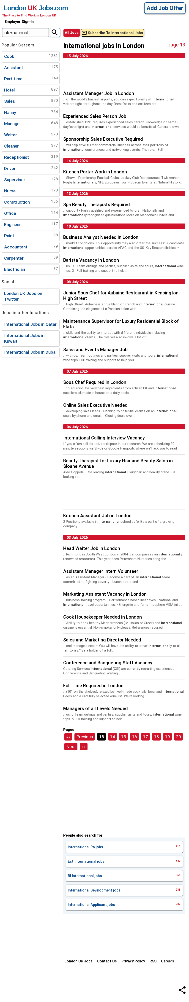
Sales (31, 101)
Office (31, 213)
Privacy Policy (133, 961)
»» (84, 746)
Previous (84, 736)
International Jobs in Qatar (30, 324)
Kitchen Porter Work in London (95, 172)
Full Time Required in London (93, 685)
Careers (167, 961)
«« (68, 736)
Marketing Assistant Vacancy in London (105, 594)
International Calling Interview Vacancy (104, 438)
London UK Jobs (79, 961)
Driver (31, 168)
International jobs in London (104, 46)
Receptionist (31, 157)
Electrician (31, 269)
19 (167, 736)
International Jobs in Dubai (30, 352)
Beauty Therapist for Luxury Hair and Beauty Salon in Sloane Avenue (118, 463)
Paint (31, 235)
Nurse (31, 191)
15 (123, 736)
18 (156, 736)
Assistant (31, 67)
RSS (153, 961)
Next (71, 746)
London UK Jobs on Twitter (23, 296)
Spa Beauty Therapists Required (96, 204)
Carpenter (31, 258)
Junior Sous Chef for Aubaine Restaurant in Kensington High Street (120, 295)
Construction (31, 202)
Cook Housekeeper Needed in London (102, 617)
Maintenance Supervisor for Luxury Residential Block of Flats (121, 323)
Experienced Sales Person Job (94, 116)
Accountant (31, 247)
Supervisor (31, 179)
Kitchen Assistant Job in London (97, 515)
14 (112, 736)
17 (145, 736)
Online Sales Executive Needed (95, 405)
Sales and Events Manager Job (95, 349)
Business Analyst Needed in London (100, 237)
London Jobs (28, 8)
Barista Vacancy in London (91, 260)
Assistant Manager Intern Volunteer (100, 571)
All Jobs (72, 32)
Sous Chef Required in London (94, 382)
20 (178, 736)
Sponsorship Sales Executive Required (103, 139)
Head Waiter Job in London (91, 548)
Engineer (31, 224)
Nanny (31, 112)
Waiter (31, 134)
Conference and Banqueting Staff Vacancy (107, 662)
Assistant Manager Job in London (98, 93)
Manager (31, 123)
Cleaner (31, 146)
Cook (31, 56)
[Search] (55, 32)
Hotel (31, 90)
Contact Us (107, 961)
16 (134, 736)
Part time (31, 78)
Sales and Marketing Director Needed (102, 640)
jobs (124, 847)
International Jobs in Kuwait (24, 338)
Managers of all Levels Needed (95, 708)
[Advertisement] (124, 74)
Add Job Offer (165, 8)
